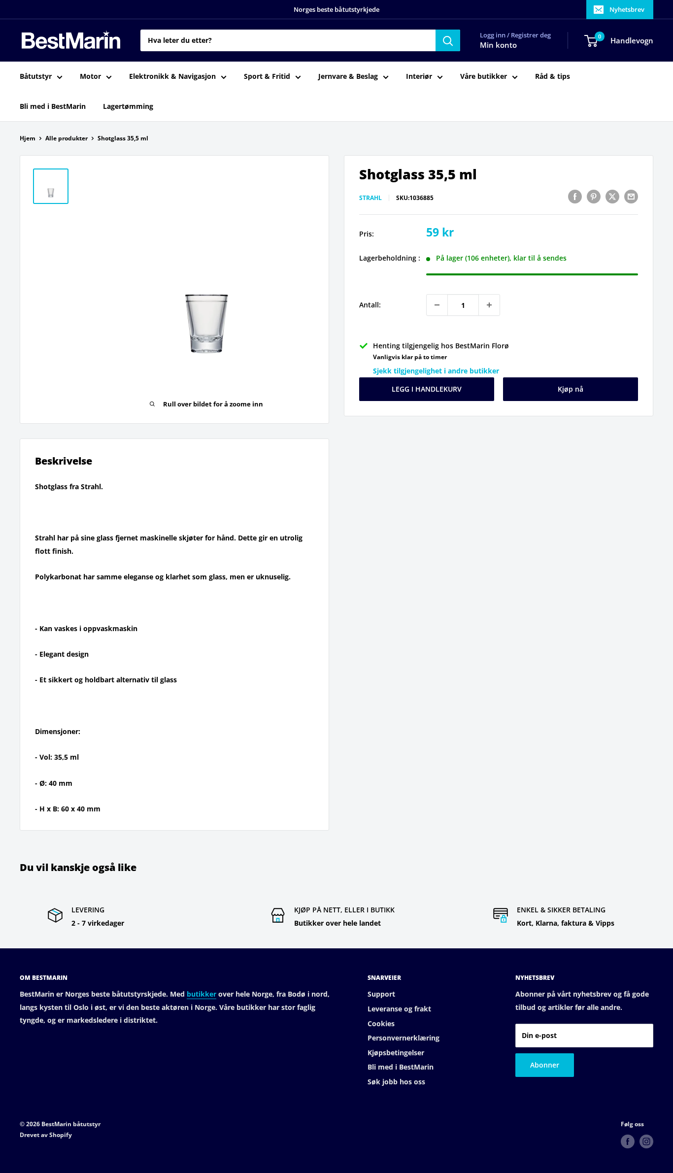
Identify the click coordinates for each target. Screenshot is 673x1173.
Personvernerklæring (403, 1037)
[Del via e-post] (631, 196)
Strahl (370, 198)
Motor (90, 76)
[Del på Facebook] (575, 196)
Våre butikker (483, 76)
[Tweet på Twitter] (612, 196)
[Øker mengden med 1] (489, 305)
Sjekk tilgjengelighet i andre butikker (436, 370)
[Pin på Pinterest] (594, 196)
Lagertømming (128, 106)
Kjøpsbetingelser (396, 1052)
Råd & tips (552, 76)
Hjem (27, 138)
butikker (201, 994)
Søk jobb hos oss (396, 1081)
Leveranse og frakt (399, 1008)
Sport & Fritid (267, 76)
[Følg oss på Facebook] (628, 1141)
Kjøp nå (570, 389)
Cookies (381, 1023)
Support (381, 994)
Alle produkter (66, 138)
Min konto (498, 45)
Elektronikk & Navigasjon (172, 76)
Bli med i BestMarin (53, 106)
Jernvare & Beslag (348, 76)
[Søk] (448, 40)
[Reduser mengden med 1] (437, 305)
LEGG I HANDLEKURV (427, 389)
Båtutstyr (36, 76)
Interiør (419, 76)
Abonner (544, 1065)
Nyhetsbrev (626, 9)
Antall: (370, 304)
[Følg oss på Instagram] (646, 1141)
